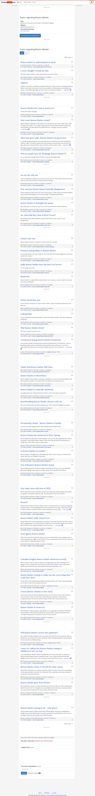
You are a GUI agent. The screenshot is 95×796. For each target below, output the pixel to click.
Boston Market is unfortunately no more (38, 62)
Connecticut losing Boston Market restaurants (41, 340)
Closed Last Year (28, 238)
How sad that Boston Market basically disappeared (43, 189)
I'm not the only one (29, 175)
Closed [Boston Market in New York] (36, 591)
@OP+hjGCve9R (27, 678)
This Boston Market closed (32, 328)
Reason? (24, 502)
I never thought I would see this (34, 71)
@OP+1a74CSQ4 (27, 545)
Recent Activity (27, 2)
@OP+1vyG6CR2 (27, 94)
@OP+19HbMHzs (27, 603)
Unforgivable (26, 314)
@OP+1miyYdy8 (27, 397)
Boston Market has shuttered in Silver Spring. (40, 435)
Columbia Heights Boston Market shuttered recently (43, 559)
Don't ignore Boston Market (33, 534)
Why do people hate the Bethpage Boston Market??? (43, 153)
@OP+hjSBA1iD (27, 644)
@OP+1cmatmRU (27, 498)
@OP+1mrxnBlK (27, 371)
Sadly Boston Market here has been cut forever (41, 264)
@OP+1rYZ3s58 (27, 272)
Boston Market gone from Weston (35, 682)
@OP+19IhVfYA (27, 587)
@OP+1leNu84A (27, 447)
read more (67, 90)
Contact (54, 793)
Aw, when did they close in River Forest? (38, 215)
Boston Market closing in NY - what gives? (39, 708)
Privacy (34, 2)
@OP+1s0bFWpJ (27, 260)
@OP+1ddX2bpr (27, 474)
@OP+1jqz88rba (28, 79)
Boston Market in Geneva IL (33, 607)
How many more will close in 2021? (36, 488)
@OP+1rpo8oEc (27, 324)
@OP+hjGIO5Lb (27, 663)
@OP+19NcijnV (27, 571)
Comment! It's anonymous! (30, 36)
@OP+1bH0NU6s (27, 514)
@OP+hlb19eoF (27, 619)
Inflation (24, 83)
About (40, 793)
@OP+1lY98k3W (27, 431)
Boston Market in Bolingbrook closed (37, 203)
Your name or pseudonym (31, 766)
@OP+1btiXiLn (27, 530)
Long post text (27, 747)
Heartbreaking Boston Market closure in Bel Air (41, 401)
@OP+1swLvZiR (27, 225)
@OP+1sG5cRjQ (27, 185)
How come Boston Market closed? (35, 120)
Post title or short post (37, 741)
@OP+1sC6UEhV (27, 199)
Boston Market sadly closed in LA (35, 518)
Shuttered (25, 276)
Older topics (67, 57)
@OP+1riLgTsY (27, 336)
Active (26, 53)
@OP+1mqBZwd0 (27, 385)
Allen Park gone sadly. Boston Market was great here (43, 138)
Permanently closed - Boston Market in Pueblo (41, 423)
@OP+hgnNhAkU (27, 719)
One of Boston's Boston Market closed (37, 465)
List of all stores (25, 31)
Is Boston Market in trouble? (33, 451)
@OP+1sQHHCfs (27, 149)
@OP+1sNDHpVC (27, 161)
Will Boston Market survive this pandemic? (39, 632)
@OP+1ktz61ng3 (28, 66)
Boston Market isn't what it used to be (37, 108)
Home (20, 2)
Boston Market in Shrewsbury (34, 375)
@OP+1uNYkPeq (27, 116)
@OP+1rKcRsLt (27, 286)
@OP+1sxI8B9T (27, 211)
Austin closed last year (30, 300)
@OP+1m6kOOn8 (27, 409)
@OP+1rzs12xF (27, 310)
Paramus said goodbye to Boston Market (38, 250)
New (22, 53)
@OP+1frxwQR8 (27, 461)
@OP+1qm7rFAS (27, 353)
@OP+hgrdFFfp (27, 694)
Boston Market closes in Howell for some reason (42, 667)
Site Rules (47, 793)
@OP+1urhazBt (27, 134)
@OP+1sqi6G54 (27, 246)
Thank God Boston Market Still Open (37, 367)
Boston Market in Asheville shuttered (37, 389)
